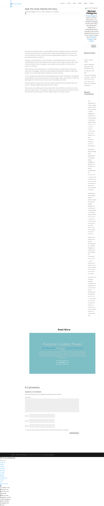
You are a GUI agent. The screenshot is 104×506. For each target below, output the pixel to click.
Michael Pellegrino (31, 11)
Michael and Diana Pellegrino (48, 348)
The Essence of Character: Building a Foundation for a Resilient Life (92, 281)
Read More (62, 362)
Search (93, 46)
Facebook (93, 37)
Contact (91, 3)
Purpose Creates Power (62, 344)
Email (27, 421)
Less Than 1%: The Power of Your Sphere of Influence (90, 83)
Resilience (48, 11)
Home (62, 3)
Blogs (85, 3)
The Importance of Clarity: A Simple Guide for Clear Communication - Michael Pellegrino (92, 107)
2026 (12, 455)
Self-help (81, 348)
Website (27, 426)
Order (74, 3)
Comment (28, 397)
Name (27, 416)
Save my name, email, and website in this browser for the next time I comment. (48, 430)
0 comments (55, 11)
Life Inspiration (69, 348)
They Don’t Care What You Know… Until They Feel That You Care (90, 77)
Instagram (90, 39)
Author (80, 3)
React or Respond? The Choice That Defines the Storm (89, 66)
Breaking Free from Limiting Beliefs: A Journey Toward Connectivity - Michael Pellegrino (92, 200)
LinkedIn (91, 41)
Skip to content (4, 483)
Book (69, 3)
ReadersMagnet (49, 455)
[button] (0, 485)
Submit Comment (74, 433)
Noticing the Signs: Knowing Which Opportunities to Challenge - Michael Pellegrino (92, 156)
